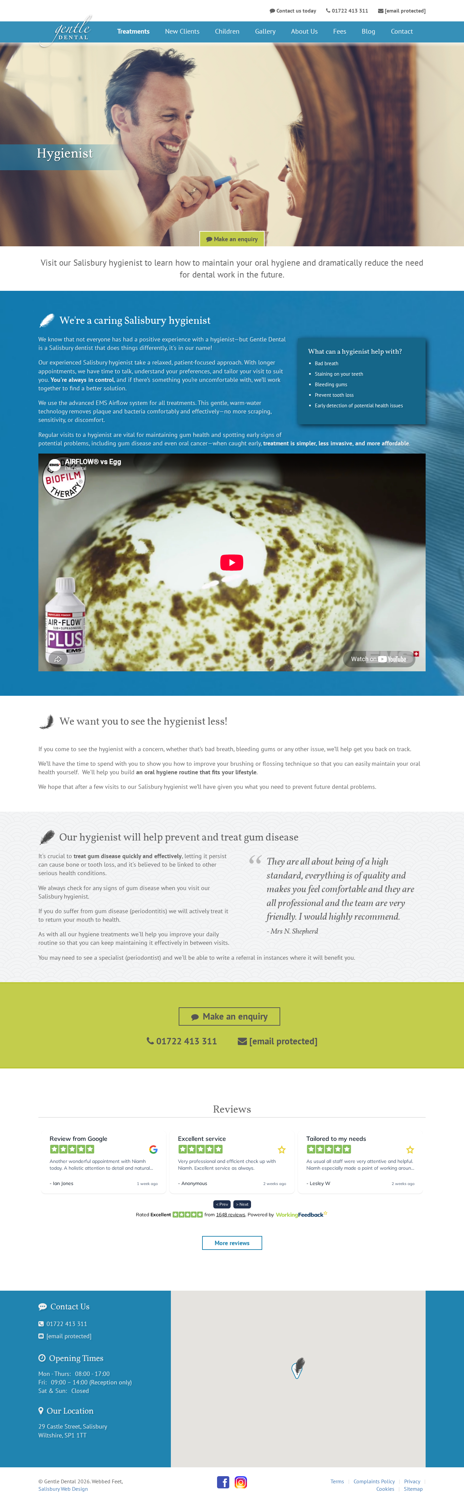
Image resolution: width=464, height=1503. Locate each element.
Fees (339, 31)
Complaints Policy (374, 1481)
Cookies (385, 1488)
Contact (402, 31)
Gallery (265, 31)
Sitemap (413, 1488)
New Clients (182, 31)
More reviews (232, 1243)
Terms (337, 1481)
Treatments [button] (133, 31)
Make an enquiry (235, 239)
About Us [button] (304, 31)
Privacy (412, 1481)
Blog (368, 31)
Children (227, 31)
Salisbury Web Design (63, 1488)
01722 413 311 (185, 1041)
